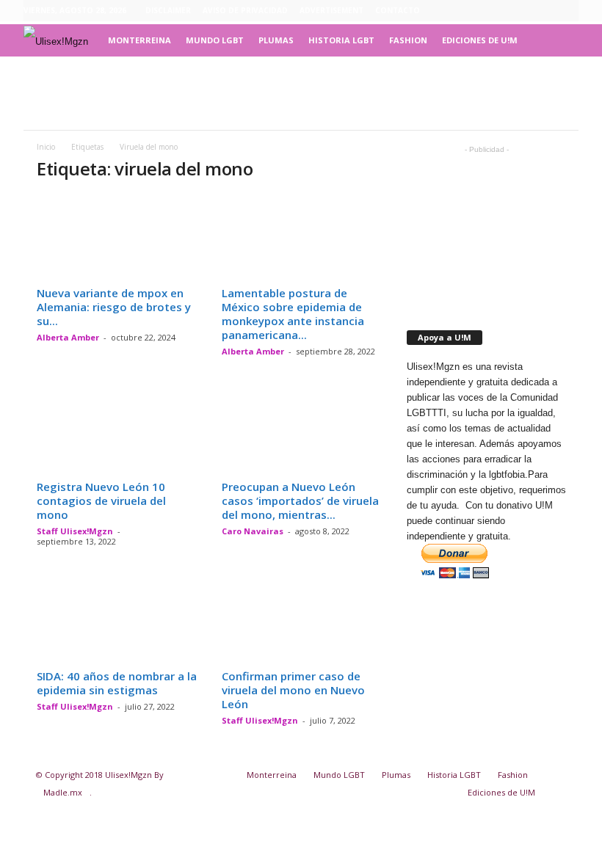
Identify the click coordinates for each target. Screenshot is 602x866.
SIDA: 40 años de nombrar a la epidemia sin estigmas (117, 683)
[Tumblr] (545, 11)
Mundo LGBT (215, 40)
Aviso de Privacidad (245, 10)
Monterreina (139, 40)
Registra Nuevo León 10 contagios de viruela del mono (101, 500)
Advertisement (331, 10)
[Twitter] (567, 11)
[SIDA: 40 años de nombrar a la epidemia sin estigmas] (117, 620)
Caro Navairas (252, 530)
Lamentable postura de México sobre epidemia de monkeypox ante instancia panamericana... (293, 313)
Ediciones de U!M (480, 40)
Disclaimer (168, 10)
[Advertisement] (301, 93)
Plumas (276, 40)
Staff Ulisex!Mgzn (75, 530)
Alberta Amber (68, 337)
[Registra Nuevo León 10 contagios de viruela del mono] (117, 430)
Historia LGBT (341, 40)
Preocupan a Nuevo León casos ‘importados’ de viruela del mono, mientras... (300, 500)
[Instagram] (522, 11)
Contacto (397, 10)
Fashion (408, 40)
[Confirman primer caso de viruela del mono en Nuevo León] (302, 620)
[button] (556, 40)
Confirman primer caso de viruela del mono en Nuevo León (293, 690)
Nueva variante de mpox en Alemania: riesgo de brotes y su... (114, 306)
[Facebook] (499, 11)
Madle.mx (62, 792)
